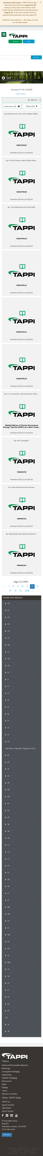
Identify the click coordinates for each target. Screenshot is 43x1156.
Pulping (5, 1087)
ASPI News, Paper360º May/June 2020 (20, 749)
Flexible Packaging (9, 1078)
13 (37, 586)
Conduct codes (29, 1151)
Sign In (15, 41)
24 (24, 74)
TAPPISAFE (6, 1108)
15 (15, 591)
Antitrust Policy (16, 1151)
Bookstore (17, 74)
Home (9, 74)
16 (21, 591)
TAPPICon (6, 1102)
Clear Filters (20, 94)
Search (36, 57)
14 (10, 591)
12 (32, 586)
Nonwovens (7, 1081)
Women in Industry (9, 1094)
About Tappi (11, 1148)
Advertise (6, 1135)
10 (23, 586)
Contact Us (34, 1148)
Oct (29, 74)
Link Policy (33, 1153)
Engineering (6, 1075)
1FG (6, 1018)
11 (27, 586)
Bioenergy (6, 1068)
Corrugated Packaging (11, 1072)
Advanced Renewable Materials (15, 1065)
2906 (27, 591)
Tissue (4, 1091)
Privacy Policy (23, 1148)
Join (28, 41)
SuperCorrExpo (8, 1105)
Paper (4, 1084)
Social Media (13, 1153)
